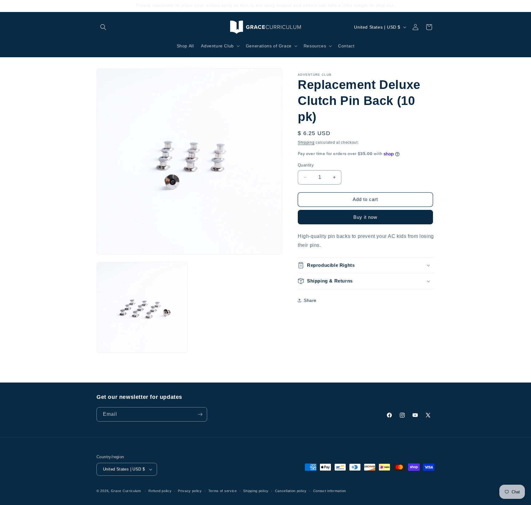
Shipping (306, 142)
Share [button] (310, 300)
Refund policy (159, 491)
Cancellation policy (291, 491)
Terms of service (222, 491)
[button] (103, 27)
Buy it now (365, 217)
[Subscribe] (200, 414)
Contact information (329, 491)
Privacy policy (190, 491)
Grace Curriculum (126, 491)
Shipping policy (256, 491)
